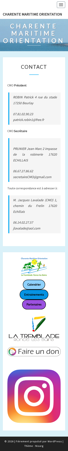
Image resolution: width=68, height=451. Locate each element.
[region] (34, 328)
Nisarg (39, 446)
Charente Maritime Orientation (32, 14)
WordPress (55, 441)
